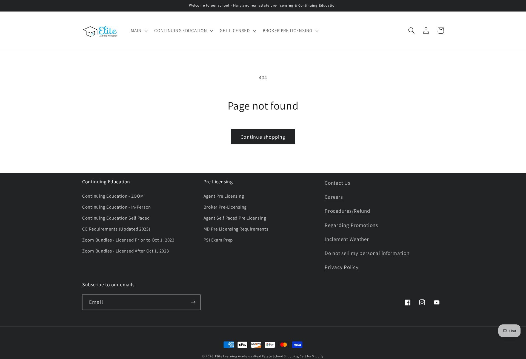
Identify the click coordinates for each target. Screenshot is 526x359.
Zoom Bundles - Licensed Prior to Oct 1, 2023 (128, 240)
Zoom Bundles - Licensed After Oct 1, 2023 (125, 251)
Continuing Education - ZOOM (113, 196)
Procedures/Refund (347, 210)
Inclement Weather (347, 239)
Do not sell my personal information (367, 253)
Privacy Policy (341, 267)
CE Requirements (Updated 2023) (116, 229)
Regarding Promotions (351, 225)
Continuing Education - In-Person (116, 207)
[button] (138, 31)
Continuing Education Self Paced (116, 218)
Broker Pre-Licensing (225, 207)
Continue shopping (263, 137)
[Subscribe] (193, 302)
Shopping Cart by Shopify (304, 356)
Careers (334, 196)
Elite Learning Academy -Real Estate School (249, 356)
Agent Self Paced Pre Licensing (235, 218)
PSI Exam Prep (218, 240)
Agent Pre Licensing (224, 196)
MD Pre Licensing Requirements (236, 229)
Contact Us (337, 182)
